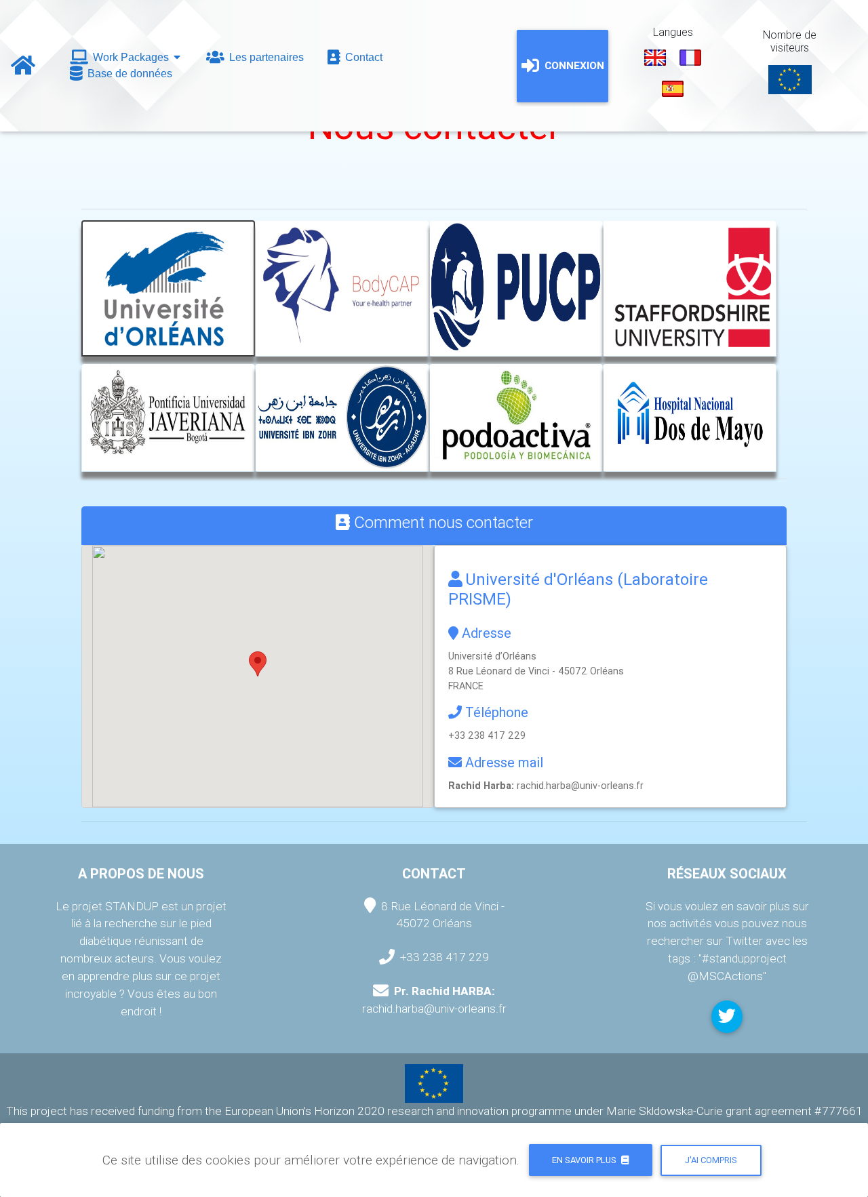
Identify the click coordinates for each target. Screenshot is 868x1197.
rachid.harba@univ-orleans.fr (580, 785)
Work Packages (131, 57)
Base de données (128, 73)
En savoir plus (585, 1160)
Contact (362, 57)
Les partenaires (265, 57)
